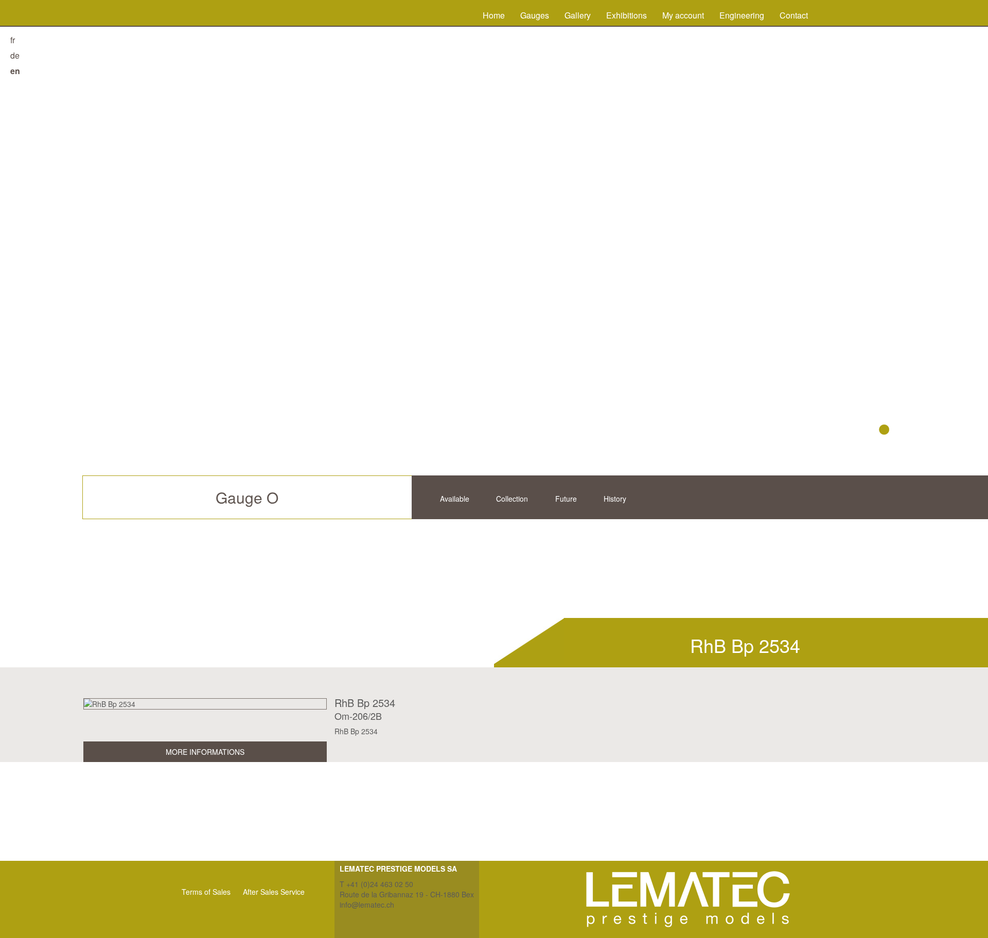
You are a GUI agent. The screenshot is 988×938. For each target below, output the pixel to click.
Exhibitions (626, 15)
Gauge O (247, 497)
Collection (512, 498)
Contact (794, 15)
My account (683, 15)
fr (12, 40)
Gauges (534, 15)
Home (494, 15)
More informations (205, 752)
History (615, 498)
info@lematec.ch (367, 904)
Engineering (741, 15)
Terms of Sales (206, 892)
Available (454, 498)
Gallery (577, 15)
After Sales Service (274, 892)
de (15, 55)
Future (566, 498)
